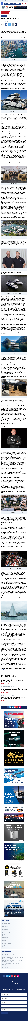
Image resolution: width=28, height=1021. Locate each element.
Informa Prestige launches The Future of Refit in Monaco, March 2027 (13, 958)
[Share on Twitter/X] (9, 24)
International (5, 935)
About (6, 0)
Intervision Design (15, 1017)
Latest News (5, 937)
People (4, 940)
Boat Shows (5, 926)
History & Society (6, 932)
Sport (3, 946)
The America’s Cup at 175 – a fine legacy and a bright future (12, 964)
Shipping (4, 945)
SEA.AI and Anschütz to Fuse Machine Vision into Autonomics (13, 966)
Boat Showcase (5, 924)
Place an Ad (21, 0)
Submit (4, 1013)
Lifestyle (4, 938)
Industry (4, 934)
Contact (15, 0)
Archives (10, 0)
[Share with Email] (13, 24)
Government (5, 931)
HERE (2, 669)
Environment (5, 929)
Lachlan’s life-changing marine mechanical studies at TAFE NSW (12, 961)
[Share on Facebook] (6, 24)
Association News (6, 923)
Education (4, 928)
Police (3, 942)
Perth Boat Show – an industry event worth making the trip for (13, 955)
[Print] (16, 24)
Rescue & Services (6, 943)
